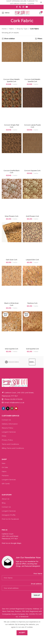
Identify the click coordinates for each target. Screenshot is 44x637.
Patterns (5, 476)
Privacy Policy (7, 440)
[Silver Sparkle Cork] (11, 329)
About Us (5, 499)
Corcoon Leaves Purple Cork (32, 126)
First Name (38, 574)
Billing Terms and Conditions (13, 448)
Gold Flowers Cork (32, 216)
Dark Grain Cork (11, 260)
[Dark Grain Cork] (11, 240)
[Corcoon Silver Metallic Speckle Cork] (11, 60)
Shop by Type (22, 29)
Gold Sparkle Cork (32, 349)
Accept (22, 633)
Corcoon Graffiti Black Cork (11, 172)
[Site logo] (22, 13)
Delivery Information (10, 424)
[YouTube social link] (27, 7)
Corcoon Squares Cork (32, 171)
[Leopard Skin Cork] (32, 240)
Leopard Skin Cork (32, 260)
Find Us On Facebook (10, 519)
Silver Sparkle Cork (11, 349)
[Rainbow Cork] (32, 283)
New (3, 463)
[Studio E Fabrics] (32, 362)
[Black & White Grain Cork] (11, 283)
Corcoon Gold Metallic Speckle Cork (32, 80)
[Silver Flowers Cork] (11, 196)
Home (4, 29)
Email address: (36, 584)
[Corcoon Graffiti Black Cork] (11, 151)
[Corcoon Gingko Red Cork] (11, 105)
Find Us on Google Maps (11, 543)
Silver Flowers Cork (11, 216)
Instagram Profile (8, 515)
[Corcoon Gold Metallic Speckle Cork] (32, 60)
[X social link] (20, 7)
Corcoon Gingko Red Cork (11, 126)
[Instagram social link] (23, 7)
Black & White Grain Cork (11, 304)
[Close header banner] (41, 2)
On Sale (5, 467)
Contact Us (6, 420)
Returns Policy (7, 428)
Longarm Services (9, 432)
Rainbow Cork (32, 303)
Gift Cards (6, 484)
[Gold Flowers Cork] (32, 196)
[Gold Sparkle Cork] (32, 329)
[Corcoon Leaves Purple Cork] (32, 105)
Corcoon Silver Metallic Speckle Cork (11, 80)
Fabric (11, 29)
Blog (3, 503)
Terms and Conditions (10, 444)
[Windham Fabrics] (12, 362)
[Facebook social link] (16, 7)
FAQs (4, 436)
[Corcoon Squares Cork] (32, 151)
